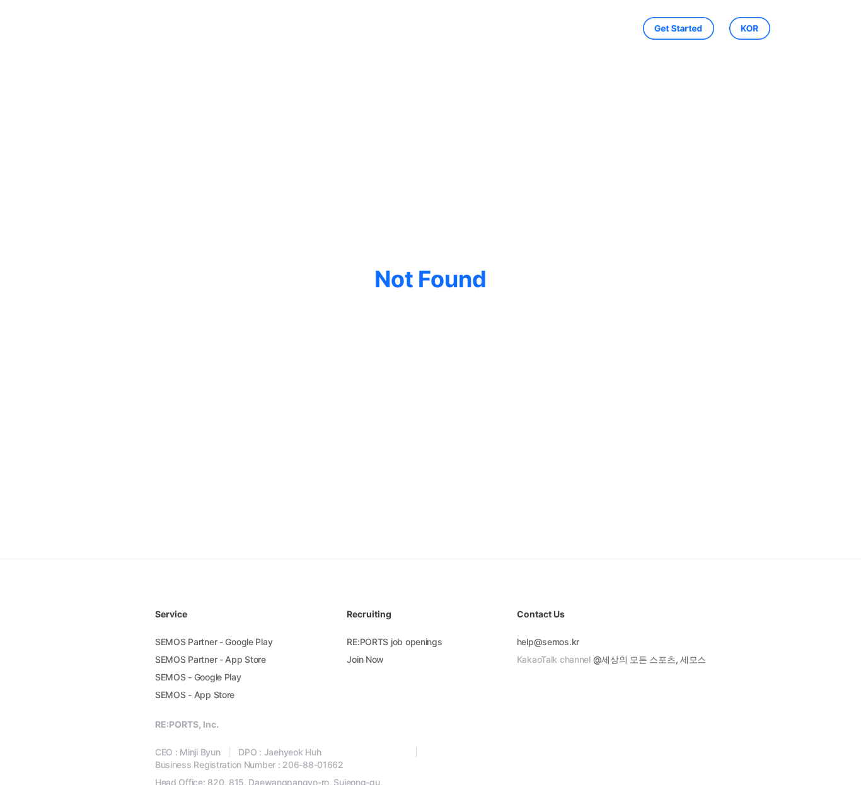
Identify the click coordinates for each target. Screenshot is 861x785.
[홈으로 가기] (134, 28)
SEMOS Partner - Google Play (213, 641)
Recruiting (480, 28)
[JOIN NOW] (671, 28)
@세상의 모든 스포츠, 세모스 (650, 659)
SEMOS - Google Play (198, 677)
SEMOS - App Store (194, 694)
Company (360, 28)
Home (249, 28)
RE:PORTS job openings (394, 641)
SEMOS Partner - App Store (210, 659)
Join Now (365, 659)
